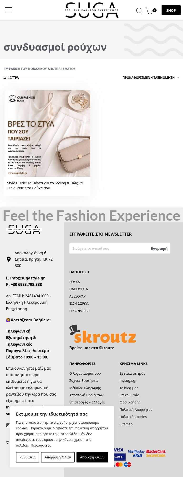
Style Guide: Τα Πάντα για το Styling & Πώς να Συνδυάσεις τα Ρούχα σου (45, 185)
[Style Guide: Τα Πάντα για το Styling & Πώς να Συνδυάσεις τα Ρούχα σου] (47, 133)
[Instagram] (8, 425)
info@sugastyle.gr (27, 278)
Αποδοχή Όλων (92, 457)
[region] (62, 436)
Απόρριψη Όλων (58, 457)
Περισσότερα (41, 445)
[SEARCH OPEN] (139, 10)
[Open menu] (8, 10)
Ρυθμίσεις (28, 457)
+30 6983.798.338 (26, 284)
